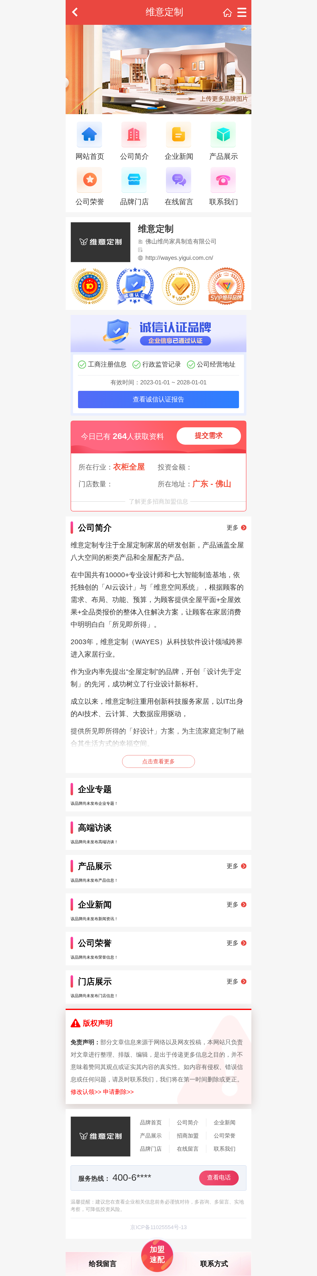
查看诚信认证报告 (158, 399)
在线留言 (188, 1149)
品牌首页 (151, 1122)
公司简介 (188, 1122)
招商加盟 (188, 1136)
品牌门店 (151, 1149)
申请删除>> (118, 1091)
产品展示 (151, 1136)
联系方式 (214, 1264)
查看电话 (219, 1177)
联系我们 (225, 1149)
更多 (232, 527)
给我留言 (103, 1264)
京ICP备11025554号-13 (158, 1227)
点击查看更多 (158, 761)
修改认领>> (86, 1091)
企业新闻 (225, 1122)
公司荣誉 (225, 1136)
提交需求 (209, 435)
